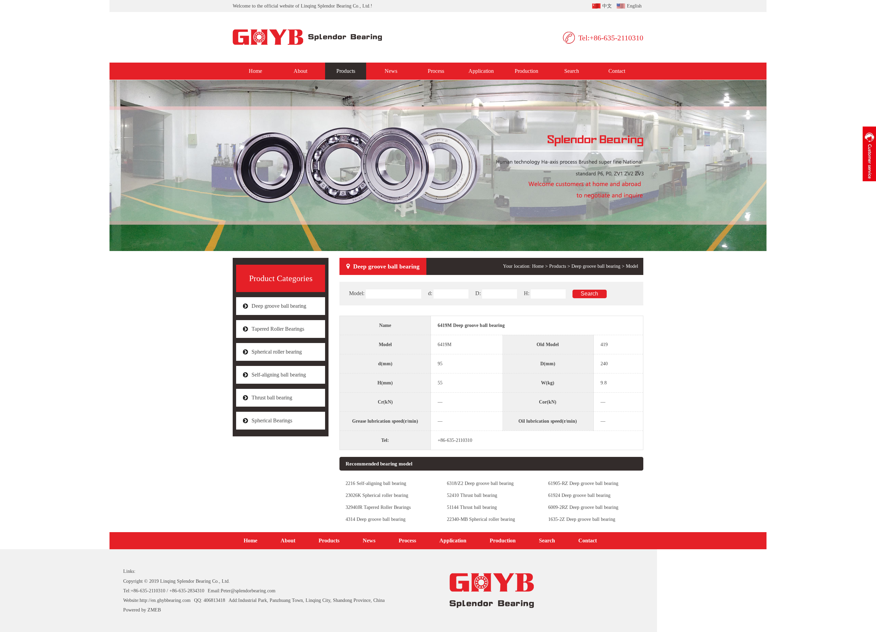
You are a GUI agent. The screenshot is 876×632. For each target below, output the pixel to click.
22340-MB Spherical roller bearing (481, 519)
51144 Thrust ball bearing (472, 507)
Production (526, 71)
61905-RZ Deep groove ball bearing (583, 483)
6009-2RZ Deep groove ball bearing (583, 507)
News (391, 71)
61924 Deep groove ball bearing (579, 495)
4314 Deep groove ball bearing (375, 519)
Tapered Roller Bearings (278, 329)
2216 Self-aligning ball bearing (376, 483)
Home (255, 71)
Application (481, 71)
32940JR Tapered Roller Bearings (378, 507)
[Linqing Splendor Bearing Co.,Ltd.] (312, 37)
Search (571, 71)
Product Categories (280, 278)
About (300, 71)
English (634, 6)
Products (345, 71)
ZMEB (154, 610)
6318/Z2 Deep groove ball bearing (480, 483)
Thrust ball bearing (272, 397)
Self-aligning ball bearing (279, 375)
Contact (616, 71)
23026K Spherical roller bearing (377, 495)
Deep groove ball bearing (279, 306)
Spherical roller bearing (277, 352)
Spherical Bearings (272, 420)
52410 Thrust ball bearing (472, 495)
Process (436, 71)
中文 (607, 6)
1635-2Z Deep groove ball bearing (581, 519)
